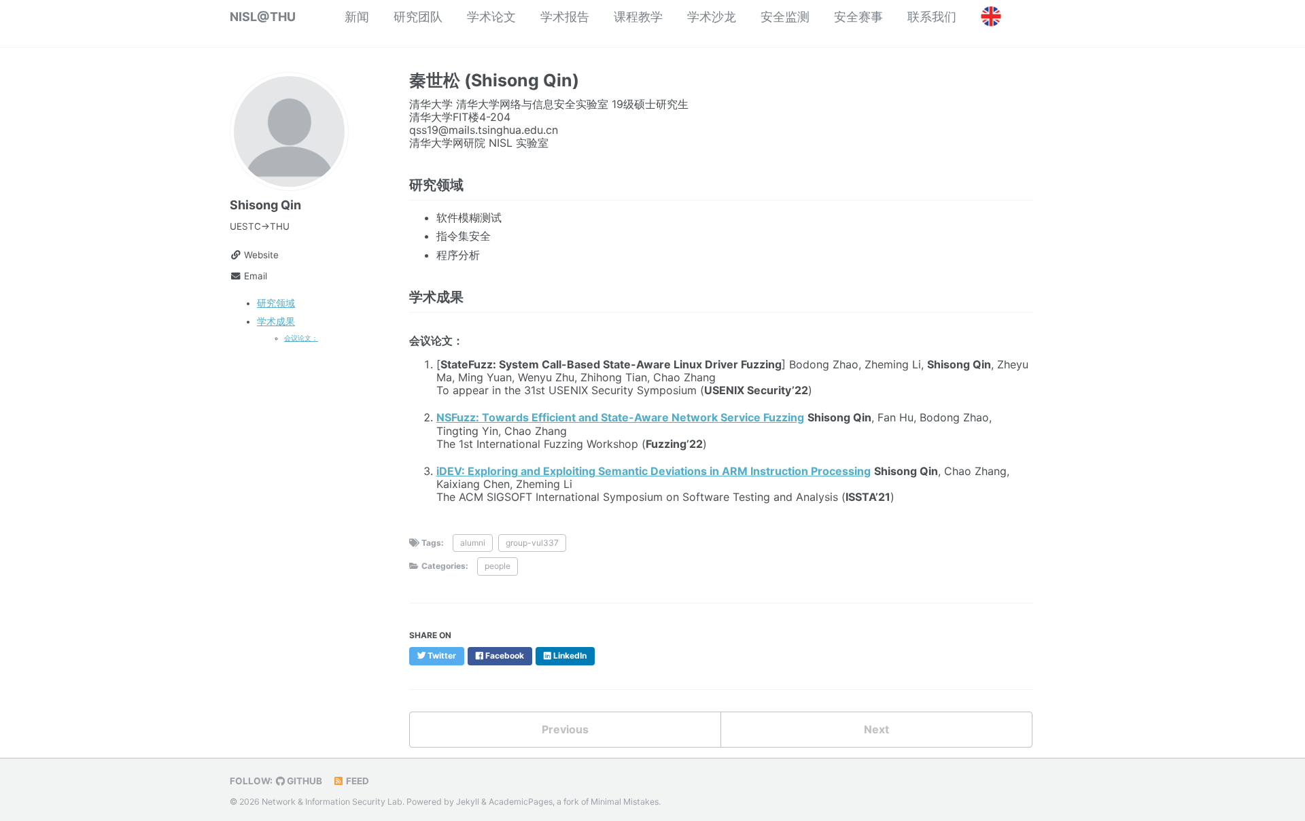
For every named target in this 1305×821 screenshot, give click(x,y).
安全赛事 (858, 17)
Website (260, 254)
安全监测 (785, 17)
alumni (472, 543)
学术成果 (276, 321)
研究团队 (418, 17)
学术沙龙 (711, 17)
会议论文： (301, 338)
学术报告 (564, 17)
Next (876, 729)
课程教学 (638, 17)
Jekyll (467, 802)
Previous (565, 729)
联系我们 (931, 17)
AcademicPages (521, 802)
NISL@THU (263, 17)
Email (254, 275)
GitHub (303, 780)
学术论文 (491, 17)
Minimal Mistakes (625, 802)
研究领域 (276, 303)
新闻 (357, 17)
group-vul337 (532, 543)
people (497, 566)
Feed (356, 780)
